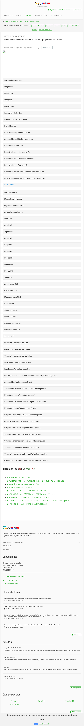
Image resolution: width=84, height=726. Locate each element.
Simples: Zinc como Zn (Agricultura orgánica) (21, 447)
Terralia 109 (70, 701)
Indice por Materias (37, 26)
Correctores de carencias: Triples (17, 349)
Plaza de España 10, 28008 (15, 577)
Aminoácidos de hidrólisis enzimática (18, 139)
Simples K (8, 251)
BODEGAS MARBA (9, 676)
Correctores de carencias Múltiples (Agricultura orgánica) (26, 460)
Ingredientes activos (45, 29)
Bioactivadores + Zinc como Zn (16, 165)
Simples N (8, 225)
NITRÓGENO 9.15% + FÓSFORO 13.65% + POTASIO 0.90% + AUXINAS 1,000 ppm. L (38, 501)
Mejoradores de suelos (13, 199)
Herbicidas (8, 93)
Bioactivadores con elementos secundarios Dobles (24, 171)
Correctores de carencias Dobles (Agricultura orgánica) (25, 454)
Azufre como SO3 (11, 284)
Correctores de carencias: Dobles (17, 342)
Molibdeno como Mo (12, 329)
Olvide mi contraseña (66, 10)
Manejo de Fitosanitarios (13, 542)
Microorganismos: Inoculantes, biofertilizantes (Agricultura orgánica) (30, 375)
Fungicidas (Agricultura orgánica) (17, 369)
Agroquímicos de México (31, 21)
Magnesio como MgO (12, 297)
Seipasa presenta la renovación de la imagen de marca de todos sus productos (27, 598)
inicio (6, 21)
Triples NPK (9, 231)
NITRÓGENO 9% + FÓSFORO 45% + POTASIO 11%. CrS (28, 497)
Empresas (49, 26)
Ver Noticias (77, 635)
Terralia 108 (15, 704)
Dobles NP (8, 258)
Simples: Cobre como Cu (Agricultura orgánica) (22, 427)
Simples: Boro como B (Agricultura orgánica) (21, 421)
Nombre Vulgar (74, 26)
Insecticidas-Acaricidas (13, 80)
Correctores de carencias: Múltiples (18, 356)
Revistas (47, 15)
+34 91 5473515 (11, 580)
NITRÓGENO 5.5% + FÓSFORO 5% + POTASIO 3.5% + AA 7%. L (31, 494)
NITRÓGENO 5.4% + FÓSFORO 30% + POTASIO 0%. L (28, 491)
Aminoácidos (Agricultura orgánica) (18, 382)
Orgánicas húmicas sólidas (14, 205)
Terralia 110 (42, 701)
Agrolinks (57, 15)
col (21, 21)
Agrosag (6, 667)
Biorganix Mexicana (10, 657)
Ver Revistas (77, 712)
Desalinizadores (10, 192)
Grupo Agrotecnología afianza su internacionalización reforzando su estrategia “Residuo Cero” (32, 625)
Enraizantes (14, 21)
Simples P (8, 244)
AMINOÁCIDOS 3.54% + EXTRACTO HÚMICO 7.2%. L (27, 484)
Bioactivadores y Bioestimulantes (17, 132)
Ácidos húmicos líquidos (13, 212)
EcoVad (19, 15)
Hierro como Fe (10, 316)
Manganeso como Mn (12, 323)
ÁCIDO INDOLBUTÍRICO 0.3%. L (20, 478)
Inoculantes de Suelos (13, 113)
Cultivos (64, 26)
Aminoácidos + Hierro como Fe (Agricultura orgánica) (25, 388)
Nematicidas (9, 106)
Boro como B (9, 303)
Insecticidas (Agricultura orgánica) (17, 362)
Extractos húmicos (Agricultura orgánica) (20, 408)
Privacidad (7, 546)
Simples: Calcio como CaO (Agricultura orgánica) (23, 414)
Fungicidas (8, 86)
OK (36, 724)
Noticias (37, 15)
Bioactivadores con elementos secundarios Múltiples (24, 178)
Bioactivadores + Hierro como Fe (17, 152)
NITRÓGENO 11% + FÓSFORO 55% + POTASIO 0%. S (27, 504)
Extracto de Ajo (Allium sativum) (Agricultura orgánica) (25, 401)
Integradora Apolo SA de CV (12, 648)
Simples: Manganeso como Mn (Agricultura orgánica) (25, 441)
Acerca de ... (8, 549)
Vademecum (8, 15)
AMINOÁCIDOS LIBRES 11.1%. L (20, 487)
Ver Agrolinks (77, 687)
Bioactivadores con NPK (13, 145)
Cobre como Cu (10, 310)
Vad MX (28, 15)
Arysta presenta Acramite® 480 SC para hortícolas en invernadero (23, 606)
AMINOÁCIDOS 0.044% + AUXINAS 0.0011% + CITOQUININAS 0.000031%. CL (36, 481)
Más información (44, 724)
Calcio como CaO (11, 290)
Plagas (34, 29)
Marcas (57, 26)
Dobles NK (8, 218)
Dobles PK (8, 271)
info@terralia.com (11, 583)
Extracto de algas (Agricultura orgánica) (19, 395)
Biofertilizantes (10, 126)
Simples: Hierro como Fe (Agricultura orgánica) (22, 434)
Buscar (45, 47)
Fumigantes (8, 99)
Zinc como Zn (9, 336)
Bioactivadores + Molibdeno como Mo (19, 158)
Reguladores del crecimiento (15, 119)
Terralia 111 (15, 701)
